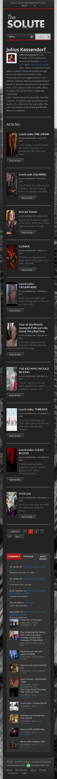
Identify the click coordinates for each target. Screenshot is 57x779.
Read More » (15, 160)
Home (20, 3)
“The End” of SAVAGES (31, 620)
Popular (28, 556)
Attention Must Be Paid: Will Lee (33, 666)
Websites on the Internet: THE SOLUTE (32, 717)
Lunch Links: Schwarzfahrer (33, 703)
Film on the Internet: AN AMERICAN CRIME (28, 592)
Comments (14, 556)
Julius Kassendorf (32, 3)
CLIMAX (24, 246)
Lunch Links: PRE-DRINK (34, 134)
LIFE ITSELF (29, 602)
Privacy (42, 770)
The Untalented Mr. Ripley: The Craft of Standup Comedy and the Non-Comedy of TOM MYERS (33, 636)
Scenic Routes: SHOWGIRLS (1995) (33, 680)
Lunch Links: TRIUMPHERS (28, 285)
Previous (13, 532)
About (33, 770)
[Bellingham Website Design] (28, 765)
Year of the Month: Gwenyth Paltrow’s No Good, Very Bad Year (33, 328)
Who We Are (21, 770)
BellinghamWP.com (40, 765)
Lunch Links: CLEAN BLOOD (31, 451)
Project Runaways (37, 64)
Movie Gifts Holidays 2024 (32, 741)
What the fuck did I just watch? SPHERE (31, 653)
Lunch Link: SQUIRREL (33, 174)
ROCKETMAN (28, 212)
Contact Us (13, 773)
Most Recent (43, 558)
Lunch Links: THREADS (33, 409)
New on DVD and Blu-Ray (32, 729)
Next (18, 537)
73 (9, 537)
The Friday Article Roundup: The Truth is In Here (33, 690)
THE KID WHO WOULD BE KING (34, 370)
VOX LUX (25, 493)
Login (24, 773)
